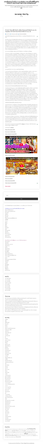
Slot (6, 363)
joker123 (6, 215)
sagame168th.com (8, 357)
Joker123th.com (8, 332)
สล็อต (6, 398)
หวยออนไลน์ (28, 435)
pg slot (6, 263)
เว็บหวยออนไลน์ (8, 237)
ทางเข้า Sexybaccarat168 (10, 384)
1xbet (6, 429)
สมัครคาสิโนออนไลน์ (9, 397)
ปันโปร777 (7, 390)
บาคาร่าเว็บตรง (8, 388)
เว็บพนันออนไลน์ (8, 416)
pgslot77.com (7, 344)
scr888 (6, 359)
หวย (25, 435)
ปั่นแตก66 (7, 212)
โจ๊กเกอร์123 (7, 241)
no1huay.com (7, 335)
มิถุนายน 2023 (7, 290)
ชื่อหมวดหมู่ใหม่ (8, 376)
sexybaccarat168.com (9, 362)
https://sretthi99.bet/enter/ (10, 328)
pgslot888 (7, 264)
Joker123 (7, 331)
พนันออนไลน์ (7, 391)
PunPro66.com (8, 350)
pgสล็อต (6, 347)
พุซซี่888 (6, 219)
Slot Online (7, 365)
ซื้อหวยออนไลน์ (8, 378)
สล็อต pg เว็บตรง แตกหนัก (9, 400)
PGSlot (31, 429)
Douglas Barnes (22, 34)
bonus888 (7, 251)
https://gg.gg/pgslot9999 (10, 180)
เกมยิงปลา (7, 410)
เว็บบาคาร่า (7, 413)
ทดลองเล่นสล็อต (22, 432)
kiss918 (6, 266)
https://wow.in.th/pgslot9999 (10, 182)
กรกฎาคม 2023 (8, 288)
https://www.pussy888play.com (11, 218)
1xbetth (6, 262)
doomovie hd (7, 270)
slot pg (8, 34)
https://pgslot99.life (9, 253)
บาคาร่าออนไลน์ (8, 234)
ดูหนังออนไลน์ (7, 230)
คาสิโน (6, 373)
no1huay (6, 334)
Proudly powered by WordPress (15, 443)
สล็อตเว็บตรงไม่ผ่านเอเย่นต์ (10, 406)
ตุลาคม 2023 (7, 284)
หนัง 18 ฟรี (7, 409)
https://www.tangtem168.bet (10, 259)
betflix (6, 325)
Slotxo (6, 432)
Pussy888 (7, 354)
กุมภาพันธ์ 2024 (8, 278)
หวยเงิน (31, 435)
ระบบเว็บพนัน (7, 394)
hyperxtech (22, 429)
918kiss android (9, 429)
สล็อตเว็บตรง (7, 235)
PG (5, 337)
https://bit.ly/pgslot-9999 (10, 129)
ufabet (12, 432)
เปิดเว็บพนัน (7, 412)
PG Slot (6, 338)
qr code (6, 356)
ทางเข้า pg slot (8, 382)
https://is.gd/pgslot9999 (9, 176)
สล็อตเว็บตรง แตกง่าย (9, 244)
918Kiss (6, 319)
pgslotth (6, 267)
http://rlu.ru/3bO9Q (9, 178)
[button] (21, 8)
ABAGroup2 (7, 322)
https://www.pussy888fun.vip (10, 255)
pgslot (6, 222)
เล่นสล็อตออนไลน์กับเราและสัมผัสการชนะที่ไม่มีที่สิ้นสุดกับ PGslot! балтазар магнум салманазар (21, 2)
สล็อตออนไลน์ (7, 403)
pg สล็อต (9, 89)
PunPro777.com (8, 353)
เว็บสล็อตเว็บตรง (8, 419)
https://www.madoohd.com (10, 211)
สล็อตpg (12, 127)
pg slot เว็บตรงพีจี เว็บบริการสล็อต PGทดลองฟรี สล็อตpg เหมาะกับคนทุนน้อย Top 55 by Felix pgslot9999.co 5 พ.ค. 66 (20, 31)
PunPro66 (7, 348)
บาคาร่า (6, 220)
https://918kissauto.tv (9, 209)
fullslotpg (13, 429)
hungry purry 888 (8, 329)
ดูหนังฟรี (6, 216)
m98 (26, 429)
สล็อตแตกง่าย (7, 407)
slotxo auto (7, 372)
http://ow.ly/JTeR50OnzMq (10, 131)
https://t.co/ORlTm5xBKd (10, 155)
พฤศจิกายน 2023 (8, 282)
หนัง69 (24, 435)
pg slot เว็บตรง (15, 430)
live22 (25, 429)
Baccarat (6, 323)
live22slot (7, 227)
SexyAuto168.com (8, 360)
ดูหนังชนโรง (7, 233)
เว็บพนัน (6, 415)
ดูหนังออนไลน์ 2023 (8, 381)
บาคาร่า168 (7, 256)
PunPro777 (7, 351)
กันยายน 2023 (7, 285)
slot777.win (7, 369)
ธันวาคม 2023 (7, 281)
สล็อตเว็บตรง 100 (20, 435)
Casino (6, 326)
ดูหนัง (14, 432)
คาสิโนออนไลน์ (8, 375)
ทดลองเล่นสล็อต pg (28, 432)
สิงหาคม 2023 (7, 287)
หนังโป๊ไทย (7, 260)
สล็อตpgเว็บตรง (8, 401)
